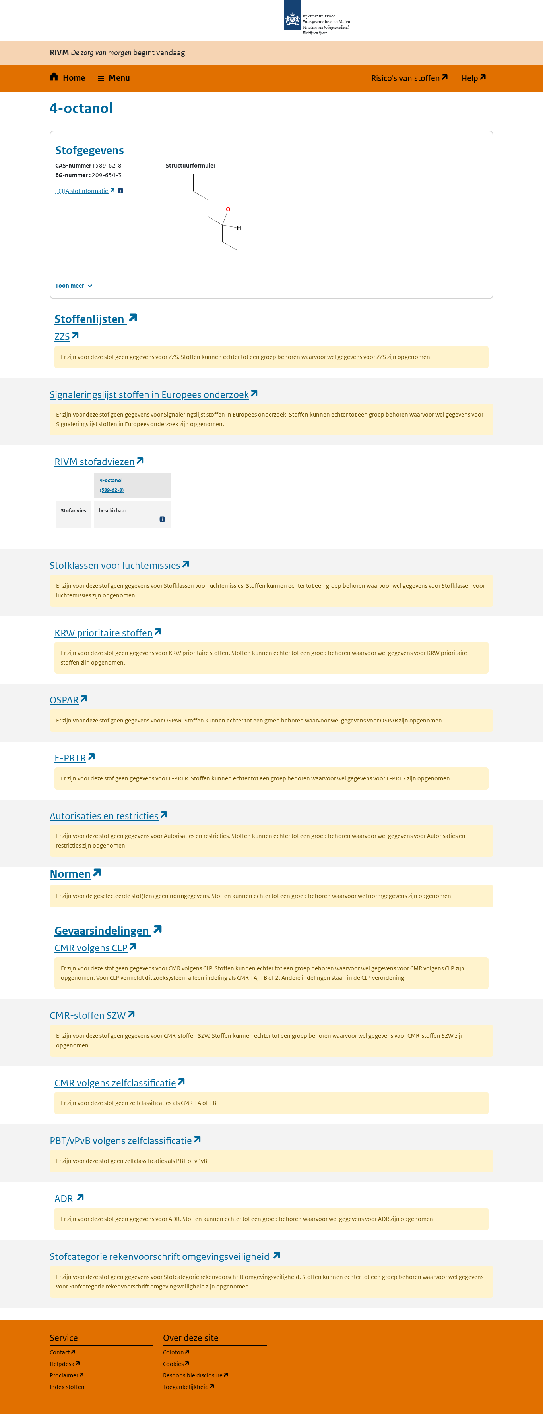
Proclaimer (101, 1375)
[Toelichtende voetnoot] (162, 519)
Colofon (214, 1352)
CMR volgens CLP (96, 947)
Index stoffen (67, 1387)
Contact (101, 1352)
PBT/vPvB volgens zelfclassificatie (126, 1140)
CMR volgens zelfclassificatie (120, 1082)
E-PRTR (75, 757)
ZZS (67, 336)
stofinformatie (85, 191)
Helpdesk (101, 1364)
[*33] (120, 191)
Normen (76, 874)
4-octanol (111, 480)
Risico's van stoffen (413, 78)
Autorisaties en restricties (109, 815)
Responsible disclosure (215, 1375)
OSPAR (69, 699)
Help (477, 78)
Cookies (214, 1364)
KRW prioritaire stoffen (108, 632)
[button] (113, 78)
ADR (69, 1198)
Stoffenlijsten (96, 319)
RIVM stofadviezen (99, 461)
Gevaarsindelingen (108, 931)
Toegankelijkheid (215, 1387)
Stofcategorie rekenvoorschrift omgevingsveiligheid (166, 1256)
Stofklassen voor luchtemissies (120, 565)
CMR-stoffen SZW (93, 1015)
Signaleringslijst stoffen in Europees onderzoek (154, 394)
